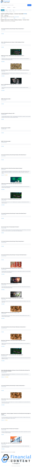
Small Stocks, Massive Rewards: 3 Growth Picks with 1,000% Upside (12, 298)
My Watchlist (8, 7)
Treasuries (14, 11)
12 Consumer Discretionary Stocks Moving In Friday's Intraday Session (12, 28)
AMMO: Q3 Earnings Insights (6, 98)
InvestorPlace (3, 61)
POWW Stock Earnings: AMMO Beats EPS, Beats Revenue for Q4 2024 (12, 55)
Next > (14, 21)
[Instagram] (19, 464)
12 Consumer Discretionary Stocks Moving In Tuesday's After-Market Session (14, 213)
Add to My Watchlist (16, 16)
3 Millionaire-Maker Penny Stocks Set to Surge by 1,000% (10, 312)
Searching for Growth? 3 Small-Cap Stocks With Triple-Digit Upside (12, 354)
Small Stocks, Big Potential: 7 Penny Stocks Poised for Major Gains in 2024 (13, 340)
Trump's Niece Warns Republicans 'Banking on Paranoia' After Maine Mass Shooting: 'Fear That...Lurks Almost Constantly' (15, 371)
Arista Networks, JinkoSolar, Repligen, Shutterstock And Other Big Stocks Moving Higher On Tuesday (16, 414)
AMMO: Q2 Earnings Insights (6, 141)
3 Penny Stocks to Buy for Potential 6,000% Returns (10, 283)
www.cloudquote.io (21, 459)
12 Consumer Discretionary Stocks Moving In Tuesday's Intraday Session (13, 385)
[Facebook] (15, 464)
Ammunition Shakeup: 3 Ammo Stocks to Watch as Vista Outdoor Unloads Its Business (15, 70)
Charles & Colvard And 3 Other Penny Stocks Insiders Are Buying (12, 168)
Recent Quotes (3, 7)
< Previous (2, 21)
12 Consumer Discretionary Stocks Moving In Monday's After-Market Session (14, 154)
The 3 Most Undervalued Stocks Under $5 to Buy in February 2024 (12, 268)
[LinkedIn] (17, 464)
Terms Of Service (23, 461)
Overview (3, 11)
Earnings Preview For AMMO (6, 127)
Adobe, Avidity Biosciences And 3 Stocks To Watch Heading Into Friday (13, 42)
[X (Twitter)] (13, 464)
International (10, 11)
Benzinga (3, 33)
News (4, 11)
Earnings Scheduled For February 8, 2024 (8, 113)
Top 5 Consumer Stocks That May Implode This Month (10, 226)
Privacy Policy (18, 461)
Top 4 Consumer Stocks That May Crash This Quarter (10, 428)
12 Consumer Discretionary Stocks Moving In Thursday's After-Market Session (14, 254)
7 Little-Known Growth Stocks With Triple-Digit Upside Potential (11, 183)
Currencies (7, 11)
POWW (25, 13)
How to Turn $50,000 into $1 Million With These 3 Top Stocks (11, 84)
